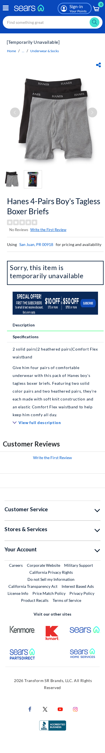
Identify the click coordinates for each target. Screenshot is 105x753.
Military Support (79, 565)
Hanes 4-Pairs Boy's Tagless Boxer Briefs (53, 206)
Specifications (26, 336)
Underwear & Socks (44, 51)
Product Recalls (34, 600)
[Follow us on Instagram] (75, 708)
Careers (16, 565)
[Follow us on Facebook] (30, 708)
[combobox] (52, 22)
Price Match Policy (49, 593)
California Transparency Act (32, 586)
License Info (18, 593)
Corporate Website (44, 565)
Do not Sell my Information (50, 579)
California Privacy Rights (51, 572)
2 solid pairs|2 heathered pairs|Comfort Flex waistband (55, 353)
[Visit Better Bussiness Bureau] (52, 725)
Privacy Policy (81, 593)
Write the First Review (48, 229)
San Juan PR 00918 (36, 244)
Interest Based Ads (78, 586)
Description (24, 325)
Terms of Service (67, 600)
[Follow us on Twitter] (45, 708)
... (23, 51)
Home (11, 51)
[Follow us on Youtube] (60, 708)
